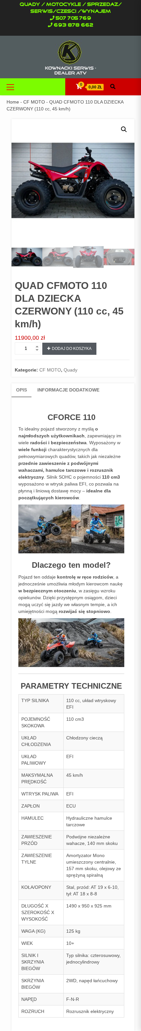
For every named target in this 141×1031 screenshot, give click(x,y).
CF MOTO (34, 102)
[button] (124, 129)
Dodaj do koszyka (71, 348)
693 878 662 (73, 25)
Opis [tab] (21, 389)
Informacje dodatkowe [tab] (68, 389)
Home (13, 102)
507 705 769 (73, 18)
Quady (70, 369)
